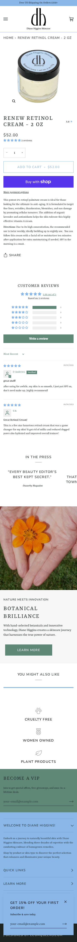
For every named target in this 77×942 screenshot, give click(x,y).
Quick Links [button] (14, 870)
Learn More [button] (14, 884)
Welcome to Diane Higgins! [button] (29, 825)
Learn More (28, 650)
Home (8, 38)
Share (15, 255)
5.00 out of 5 (49, 294)
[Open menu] (9, 19)
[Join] (61, 924)
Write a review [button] (38, 338)
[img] (12, 366)
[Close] (67, 900)
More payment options (16, 192)
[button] (12, 140)
